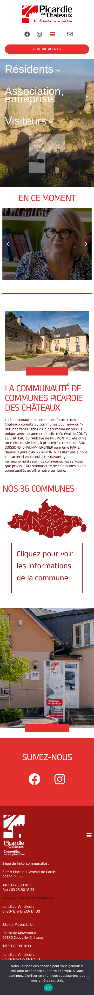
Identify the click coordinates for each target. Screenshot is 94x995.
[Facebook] (27, 34)
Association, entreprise (34, 95)
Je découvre (47, 270)
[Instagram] (39, 34)
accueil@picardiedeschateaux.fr (28, 898)
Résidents (29, 69)
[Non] (88, 977)
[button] (45, 276)
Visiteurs (26, 121)
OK (48, 988)
